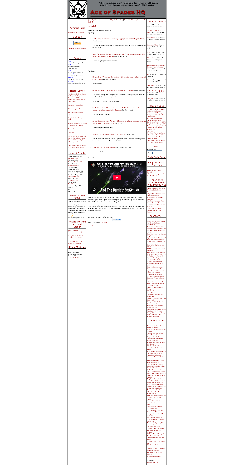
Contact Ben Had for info (75, 258)
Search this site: (151, 149)
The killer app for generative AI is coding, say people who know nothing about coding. (119, 39)
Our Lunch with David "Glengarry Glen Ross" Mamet (155, 427)
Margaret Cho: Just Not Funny (155, 333)
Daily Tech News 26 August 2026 (156, 124)
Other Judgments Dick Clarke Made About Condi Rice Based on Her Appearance (155, 283)
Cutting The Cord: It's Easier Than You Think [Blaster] (76, 237)
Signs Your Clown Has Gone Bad (156, 238)
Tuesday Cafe (72, 129)
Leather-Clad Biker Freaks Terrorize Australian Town (154, 389)
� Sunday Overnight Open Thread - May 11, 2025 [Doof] (105, 20)
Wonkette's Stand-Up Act (154, 401)
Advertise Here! (77, 28)
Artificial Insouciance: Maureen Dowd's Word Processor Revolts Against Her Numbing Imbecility (156, 371)
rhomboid (150, 98)
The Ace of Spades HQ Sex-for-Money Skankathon (156, 326)
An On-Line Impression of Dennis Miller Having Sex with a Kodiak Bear (156, 419)
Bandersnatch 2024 (73, 165)
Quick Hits (71, 132)
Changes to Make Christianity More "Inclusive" (155, 303)
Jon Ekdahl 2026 (73, 158)
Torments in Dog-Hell (153, 316)
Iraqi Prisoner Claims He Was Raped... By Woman (155, 339)
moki (148, 25)
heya (148, 52)
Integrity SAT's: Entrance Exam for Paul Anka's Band (156, 194)
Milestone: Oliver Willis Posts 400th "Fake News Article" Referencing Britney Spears (155, 362)
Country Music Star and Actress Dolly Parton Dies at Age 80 (77, 146)
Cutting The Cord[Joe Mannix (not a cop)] (75, 231)
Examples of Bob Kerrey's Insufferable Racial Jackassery (155, 275)
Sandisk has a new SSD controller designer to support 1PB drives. (113, 90)
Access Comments (93, 226)
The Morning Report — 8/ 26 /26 (156, 122)
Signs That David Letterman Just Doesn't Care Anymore (156, 271)
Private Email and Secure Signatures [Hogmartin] (75, 242)
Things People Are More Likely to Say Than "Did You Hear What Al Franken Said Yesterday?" (156, 254)
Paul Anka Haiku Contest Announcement (154, 191)
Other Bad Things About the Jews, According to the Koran (155, 268)
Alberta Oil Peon (151, 58)
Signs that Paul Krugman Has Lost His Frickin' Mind (155, 259)
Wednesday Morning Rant (75, 105)
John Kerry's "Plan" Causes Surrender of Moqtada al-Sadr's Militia (156, 347)
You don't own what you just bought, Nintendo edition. (109, 134)
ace (148, 74)
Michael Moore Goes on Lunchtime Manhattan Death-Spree (155, 357)
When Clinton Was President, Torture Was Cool (155, 392)
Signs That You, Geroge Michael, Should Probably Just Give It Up (156, 240)
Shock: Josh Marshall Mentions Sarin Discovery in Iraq (156, 385)
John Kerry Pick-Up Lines (154, 311)
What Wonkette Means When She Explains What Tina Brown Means (156, 397)
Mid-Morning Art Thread (75, 109)
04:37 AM (104, 222)
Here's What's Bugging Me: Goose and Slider (154, 407)
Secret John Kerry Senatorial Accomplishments (155, 306)
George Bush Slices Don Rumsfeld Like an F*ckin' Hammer (154, 210)
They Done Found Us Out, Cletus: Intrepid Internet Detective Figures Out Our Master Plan (156, 380)
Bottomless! (150, 85)
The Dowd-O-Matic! (153, 436)
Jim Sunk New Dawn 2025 (75, 162)
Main (125, 20)
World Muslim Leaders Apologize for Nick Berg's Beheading (156, 352)
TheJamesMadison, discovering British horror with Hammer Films (156, 67)
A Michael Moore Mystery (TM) (156, 434)
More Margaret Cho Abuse (154, 335)
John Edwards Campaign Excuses (156, 309)
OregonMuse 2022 (73, 180)
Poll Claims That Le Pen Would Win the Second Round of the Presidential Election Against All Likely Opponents (77, 139)
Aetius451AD (151, 38)
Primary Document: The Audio (156, 188)
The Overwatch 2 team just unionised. (104, 147)
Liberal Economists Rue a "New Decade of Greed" (156, 367)
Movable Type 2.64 (152, 462)
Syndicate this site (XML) (154, 456)
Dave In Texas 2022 (73, 176)
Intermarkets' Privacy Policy (76, 32)
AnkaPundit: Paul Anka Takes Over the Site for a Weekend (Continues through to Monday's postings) (156, 203)
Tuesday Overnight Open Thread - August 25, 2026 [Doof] (77, 124)
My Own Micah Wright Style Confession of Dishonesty (155, 411)
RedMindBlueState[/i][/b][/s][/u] (156, 91)
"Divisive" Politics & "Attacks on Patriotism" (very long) (156, 449)
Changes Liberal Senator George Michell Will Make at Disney (156, 314)
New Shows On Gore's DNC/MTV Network (153, 224)
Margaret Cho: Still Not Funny (155, 337)
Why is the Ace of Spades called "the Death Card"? (156, 175)
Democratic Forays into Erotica (156, 221)
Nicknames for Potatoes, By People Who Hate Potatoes (156, 227)
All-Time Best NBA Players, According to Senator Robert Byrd (155, 263)
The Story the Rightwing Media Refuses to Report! (156, 424)
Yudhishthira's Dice (152, 45)
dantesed (149, 80)
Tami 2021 (71, 184)
